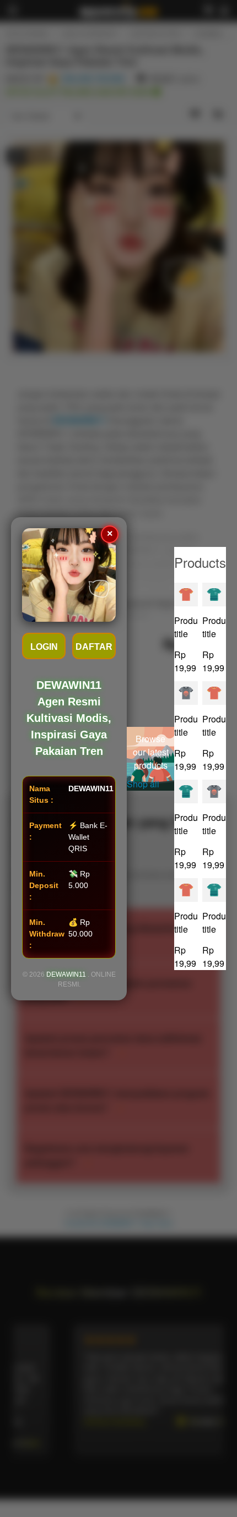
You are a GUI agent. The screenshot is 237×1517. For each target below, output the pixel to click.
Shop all (143, 783)
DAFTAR (94, 646)
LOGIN (44, 646)
